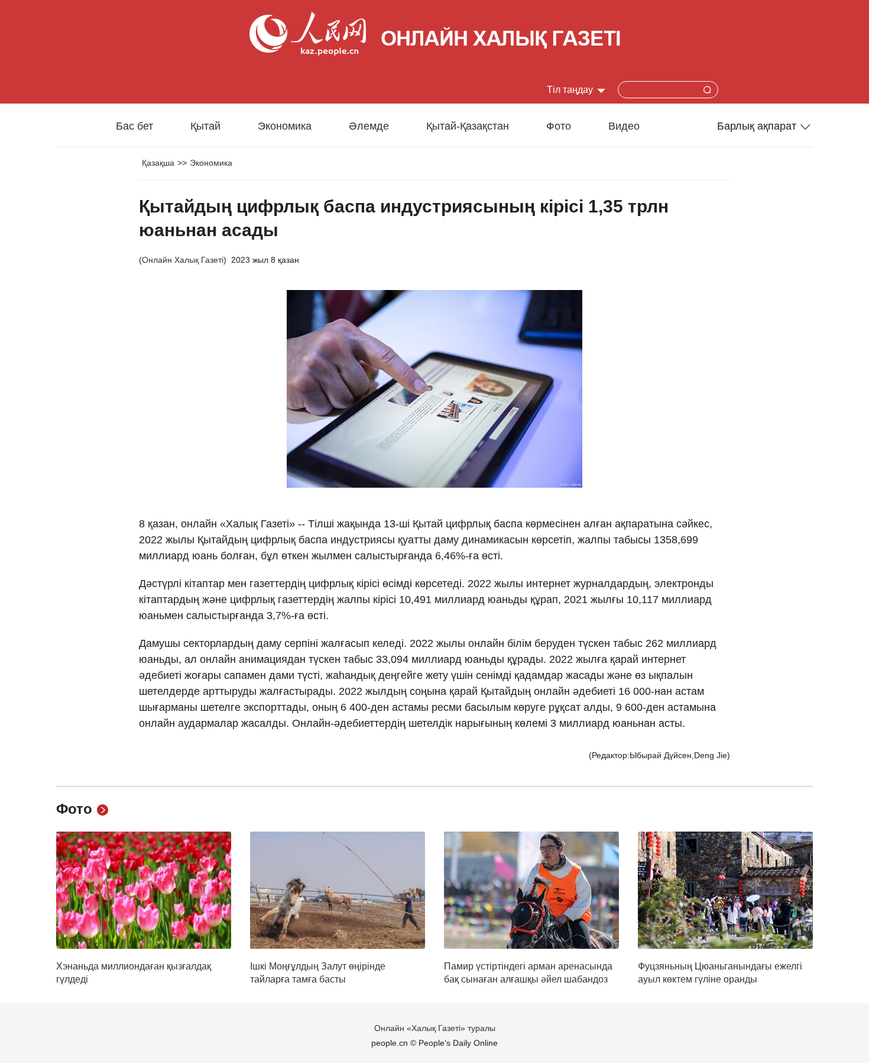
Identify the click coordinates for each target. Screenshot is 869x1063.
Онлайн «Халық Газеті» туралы (434, 1028)
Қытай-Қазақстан (467, 126)
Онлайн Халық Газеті (182, 260)
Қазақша (158, 162)
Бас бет (134, 126)
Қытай (205, 126)
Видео (624, 126)
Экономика (285, 126)
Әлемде (369, 126)
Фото (558, 126)
